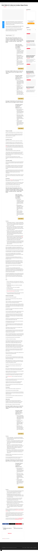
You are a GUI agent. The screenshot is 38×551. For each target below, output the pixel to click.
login (4, 538)
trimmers (11, 179)
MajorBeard (5, 6)
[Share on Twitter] (3, 24)
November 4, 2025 (32, 88)
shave (6, 146)
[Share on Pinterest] (3, 25)
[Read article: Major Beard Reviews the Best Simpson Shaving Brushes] (31, 82)
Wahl (22, 236)
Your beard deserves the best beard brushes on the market (30, 41)
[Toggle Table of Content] (13, 35)
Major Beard (4, 547)
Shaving (4, 3)
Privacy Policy (34, 547)
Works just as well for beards (10, 291)
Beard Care (28, 33)
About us (25, 547)
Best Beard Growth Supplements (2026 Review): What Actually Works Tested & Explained (30, 56)
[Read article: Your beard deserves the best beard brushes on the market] (31, 36)
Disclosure (31, 547)
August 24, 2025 (9, 6)
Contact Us (28, 547)
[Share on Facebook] (3, 22)
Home (2, 3)
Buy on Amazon (21, 68)
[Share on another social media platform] (3, 27)
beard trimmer (10, 376)
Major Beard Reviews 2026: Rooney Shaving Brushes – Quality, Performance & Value (30, 72)
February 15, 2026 (32, 42)
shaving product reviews (18, 519)
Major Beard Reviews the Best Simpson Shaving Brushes (30, 87)
